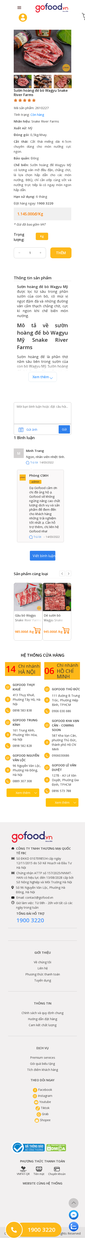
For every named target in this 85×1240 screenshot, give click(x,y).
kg (42, 236)
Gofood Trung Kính (25, 722)
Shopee (45, 1120)
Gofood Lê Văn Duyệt (64, 767)
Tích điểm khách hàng (42, 1070)
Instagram (44, 1096)
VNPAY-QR (23, 1174)
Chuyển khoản (57, 1174)
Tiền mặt (39, 1174)
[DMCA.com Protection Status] (56, 1147)
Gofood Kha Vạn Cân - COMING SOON (65, 725)
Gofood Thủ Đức (66, 689)
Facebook (44, 1090)
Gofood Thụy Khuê (24, 687)
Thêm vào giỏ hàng (61, 254)
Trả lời (34, 462)
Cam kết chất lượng (42, 1025)
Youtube (44, 1102)
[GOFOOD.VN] (51, 7)
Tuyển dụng (42, 980)
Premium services (42, 1057)
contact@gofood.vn (39, 897)
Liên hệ (42, 968)
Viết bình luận (44, 555)
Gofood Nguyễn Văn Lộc (26, 757)
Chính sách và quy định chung (42, 1013)
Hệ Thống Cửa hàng (42, 655)
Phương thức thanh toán (42, 974)
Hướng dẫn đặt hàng (42, 1019)
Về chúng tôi (42, 962)
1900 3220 (30, 920)
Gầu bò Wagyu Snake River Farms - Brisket (28, 620)
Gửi (64, 429)
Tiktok (44, 1108)
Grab (45, 1114)
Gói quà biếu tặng (42, 1064)
